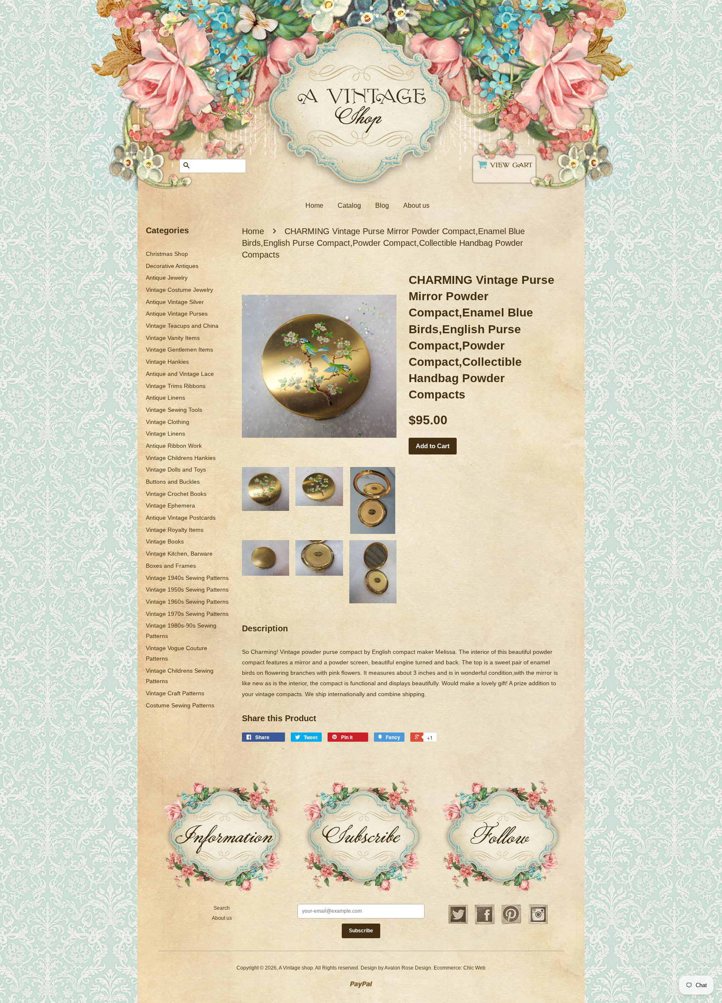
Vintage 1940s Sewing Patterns (187, 577)
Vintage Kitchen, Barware (179, 553)
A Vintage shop (296, 968)
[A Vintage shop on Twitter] (457, 923)
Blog (382, 205)
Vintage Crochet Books (176, 493)
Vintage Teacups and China (182, 325)
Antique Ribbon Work (174, 445)
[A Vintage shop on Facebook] (484, 923)
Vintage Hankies (167, 361)
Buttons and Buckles (173, 481)
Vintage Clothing (167, 422)
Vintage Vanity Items (173, 337)
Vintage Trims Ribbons (176, 386)
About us (416, 205)
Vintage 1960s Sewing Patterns (187, 601)
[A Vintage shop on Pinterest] (511, 923)
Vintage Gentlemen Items (179, 349)
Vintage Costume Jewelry (179, 289)
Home (314, 205)
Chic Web (474, 968)
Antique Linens (165, 397)
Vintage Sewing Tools (174, 409)
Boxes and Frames (171, 565)
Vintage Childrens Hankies (181, 457)
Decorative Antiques (172, 266)
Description (265, 628)
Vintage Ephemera (170, 505)
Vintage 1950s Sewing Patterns (187, 589)
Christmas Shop (167, 253)
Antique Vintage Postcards (181, 517)
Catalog (349, 205)
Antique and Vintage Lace (180, 373)
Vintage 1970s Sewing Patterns (187, 613)
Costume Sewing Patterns (180, 705)
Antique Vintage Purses (177, 313)
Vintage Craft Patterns (175, 693)
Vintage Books (165, 541)
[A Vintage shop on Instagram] (538, 923)
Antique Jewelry (167, 277)
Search (222, 908)
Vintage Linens (165, 433)
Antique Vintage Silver (175, 302)
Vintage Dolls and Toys (176, 469)
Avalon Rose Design (407, 968)
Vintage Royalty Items (174, 529)
